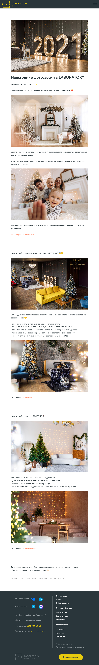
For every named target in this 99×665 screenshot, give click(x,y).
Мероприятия (62, 625)
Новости (60, 633)
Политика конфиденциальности (70, 647)
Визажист (60, 620)
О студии (60, 630)
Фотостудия (61, 596)
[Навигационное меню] (95, 4)
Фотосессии (61, 612)
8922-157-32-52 (38, 631)
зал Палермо (30, 548)
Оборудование (62, 603)
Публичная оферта (64, 644)
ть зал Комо (27, 397)
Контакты (60, 636)
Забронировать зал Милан (22, 234)
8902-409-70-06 (34, 626)
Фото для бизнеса (64, 608)
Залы (58, 600)
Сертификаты (62, 616)
